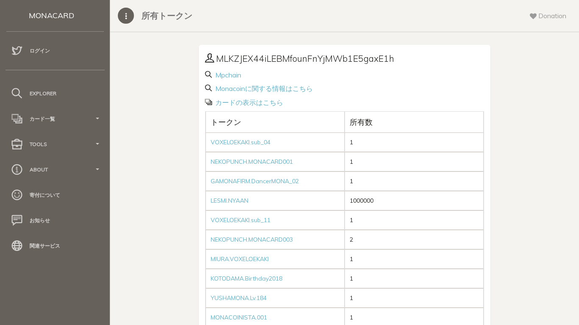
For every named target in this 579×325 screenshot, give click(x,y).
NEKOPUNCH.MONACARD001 (252, 161)
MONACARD (51, 15)
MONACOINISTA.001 (239, 317)
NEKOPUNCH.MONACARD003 (252, 239)
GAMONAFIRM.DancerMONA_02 (255, 181)
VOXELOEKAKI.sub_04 (240, 142)
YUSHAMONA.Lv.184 (239, 298)
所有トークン (167, 15)
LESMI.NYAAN (229, 200)
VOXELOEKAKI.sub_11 (240, 220)
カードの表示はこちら (248, 102)
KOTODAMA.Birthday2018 (246, 278)
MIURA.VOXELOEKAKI (240, 259)
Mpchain (227, 75)
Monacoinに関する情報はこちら (263, 88)
